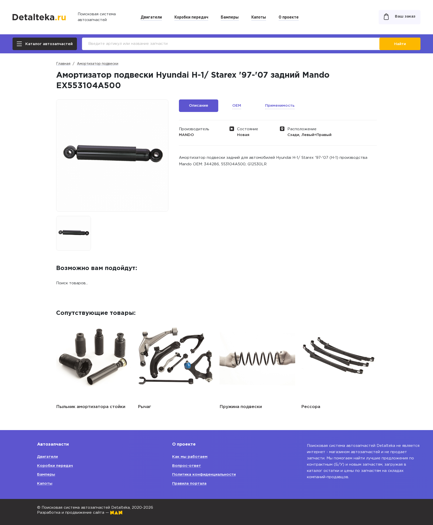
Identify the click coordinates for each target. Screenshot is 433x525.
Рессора (310, 407)
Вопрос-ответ (186, 465)
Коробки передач (191, 17)
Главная (63, 63)
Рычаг (144, 407)
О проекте (289, 17)
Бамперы (230, 17)
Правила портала (189, 483)
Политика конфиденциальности (204, 474)
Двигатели (151, 17)
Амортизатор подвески (97, 63)
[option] (73, 233)
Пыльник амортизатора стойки (90, 407)
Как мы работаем (189, 456)
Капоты (258, 17)
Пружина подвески (241, 407)
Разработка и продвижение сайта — (73, 512)
